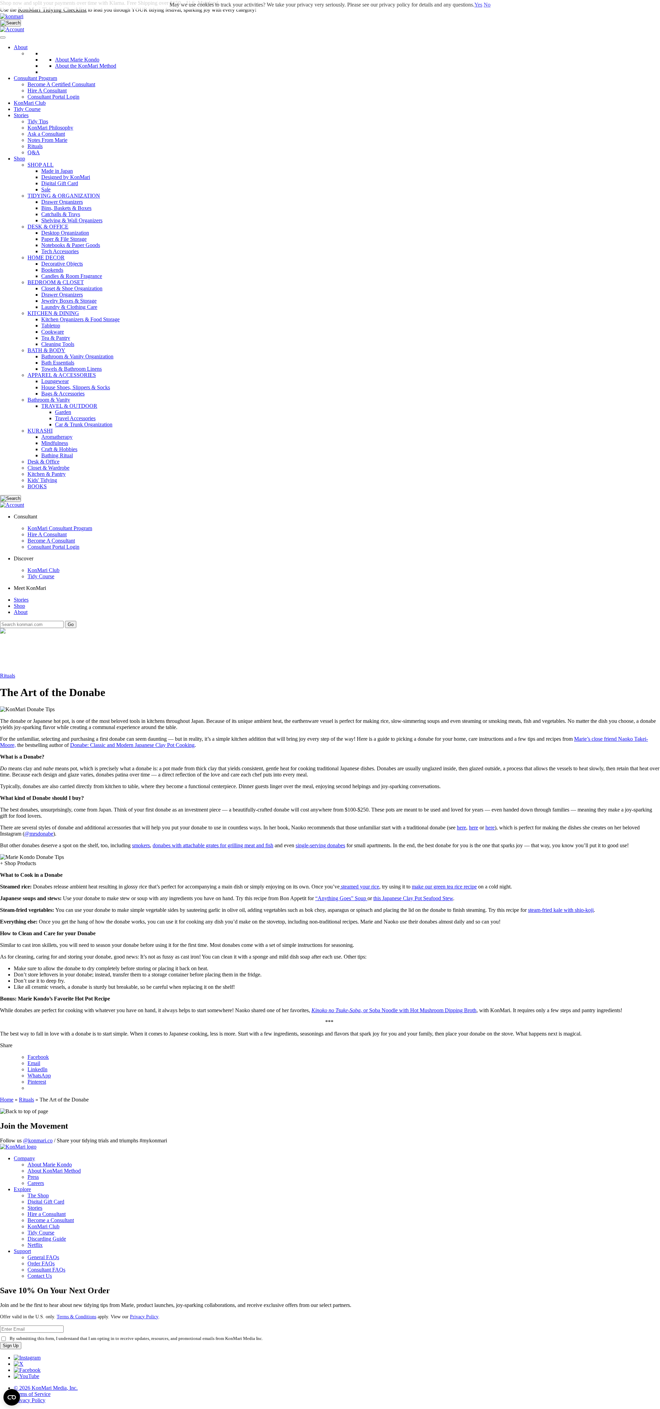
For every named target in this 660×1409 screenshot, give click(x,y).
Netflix (35, 1245)
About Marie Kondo (50, 1164)
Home (6, 1100)
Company (24, 1158)
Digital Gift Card (59, 183)
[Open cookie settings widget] (11, 1397)
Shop (19, 158)
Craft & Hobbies (59, 449)
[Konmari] (11, 16)
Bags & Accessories (63, 393)
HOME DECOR (46, 257)
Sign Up (11, 1345)
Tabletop (50, 325)
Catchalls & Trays (60, 214)
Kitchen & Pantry (47, 474)
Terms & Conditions (76, 1316)
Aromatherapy (57, 437)
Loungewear (55, 381)
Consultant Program (35, 78)
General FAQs (43, 1257)
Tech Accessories (60, 251)
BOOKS (37, 486)
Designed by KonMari (65, 177)
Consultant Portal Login (53, 97)
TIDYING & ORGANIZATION (64, 196)
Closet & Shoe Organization (71, 288)
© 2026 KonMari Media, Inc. (46, 1388)
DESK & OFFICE (48, 227)
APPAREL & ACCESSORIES (62, 375)
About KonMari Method (54, 1171)
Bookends (52, 270)
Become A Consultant (51, 541)
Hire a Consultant (47, 1214)
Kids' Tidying (42, 480)
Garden (63, 412)
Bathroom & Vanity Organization (77, 356)
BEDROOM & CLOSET (56, 282)
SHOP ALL (41, 165)
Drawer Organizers (62, 202)
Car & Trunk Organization (83, 424)
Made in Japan (57, 171)
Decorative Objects (62, 264)
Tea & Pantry (55, 338)
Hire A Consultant (47, 90)
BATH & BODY (46, 350)
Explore (22, 1189)
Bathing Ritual (57, 455)
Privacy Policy (144, 1316)
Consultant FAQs (46, 1270)
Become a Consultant (51, 1220)
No (487, 5)
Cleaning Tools (57, 344)
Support (22, 1251)
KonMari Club (43, 570)
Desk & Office (43, 462)
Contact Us (40, 1276)
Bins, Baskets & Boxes (66, 208)
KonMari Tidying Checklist (52, 9)
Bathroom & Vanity (49, 400)
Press (33, 1177)
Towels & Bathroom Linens (71, 369)
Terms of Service (32, 1394)
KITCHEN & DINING (53, 313)
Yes (478, 5)
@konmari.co (38, 1140)
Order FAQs (41, 1263)
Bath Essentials (57, 363)
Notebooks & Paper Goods (70, 245)
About (21, 47)
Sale (46, 189)
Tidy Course (27, 109)
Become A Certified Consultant (61, 84)
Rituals (7, 676)
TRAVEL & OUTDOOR (69, 406)
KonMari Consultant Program (60, 528)
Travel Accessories (75, 418)
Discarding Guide (47, 1239)
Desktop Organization (65, 233)
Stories (21, 115)
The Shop (38, 1195)
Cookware (52, 332)
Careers (36, 1183)
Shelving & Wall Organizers (71, 220)
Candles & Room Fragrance (71, 276)
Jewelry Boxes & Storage (69, 301)
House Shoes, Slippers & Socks (75, 387)
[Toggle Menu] (3, 37)
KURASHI (40, 431)
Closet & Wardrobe (48, 468)
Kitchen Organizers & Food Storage (80, 319)
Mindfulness (54, 443)
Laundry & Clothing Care (69, 307)
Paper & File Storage (64, 239)
